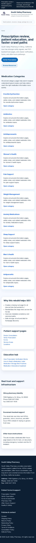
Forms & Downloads (8, 498)
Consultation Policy (7, 530)
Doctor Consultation (10, 335)
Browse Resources (9, 65)
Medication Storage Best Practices (15, 363)
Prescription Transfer (8, 494)
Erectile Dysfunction (11, 94)
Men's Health (8, 254)
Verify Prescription (9, 60)
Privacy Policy (6, 525)
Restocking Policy (7, 523)
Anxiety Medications (11, 214)
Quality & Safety (6, 505)
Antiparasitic (8, 274)
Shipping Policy (6, 518)
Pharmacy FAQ (6, 501)
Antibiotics (7, 114)
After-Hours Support (8, 503)
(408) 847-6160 (12, 481)
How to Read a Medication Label (14, 361)
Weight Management (11, 194)
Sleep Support (9, 234)
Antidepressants (9, 134)
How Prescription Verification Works (16, 359)
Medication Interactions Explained (15, 366)
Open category (8, 106)
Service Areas (8, 342)
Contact (4, 516)
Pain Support (8, 174)
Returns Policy (6, 521)
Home (3, 30)
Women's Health (9, 154)
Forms (6, 340)
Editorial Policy (6, 532)
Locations (7, 344)
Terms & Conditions (7, 527)
